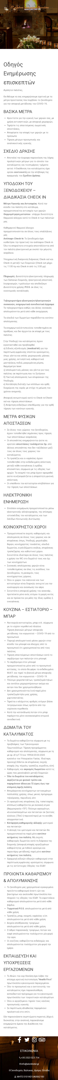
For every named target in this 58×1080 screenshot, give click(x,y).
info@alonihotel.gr (30, 1064)
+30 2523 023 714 (30, 1057)
